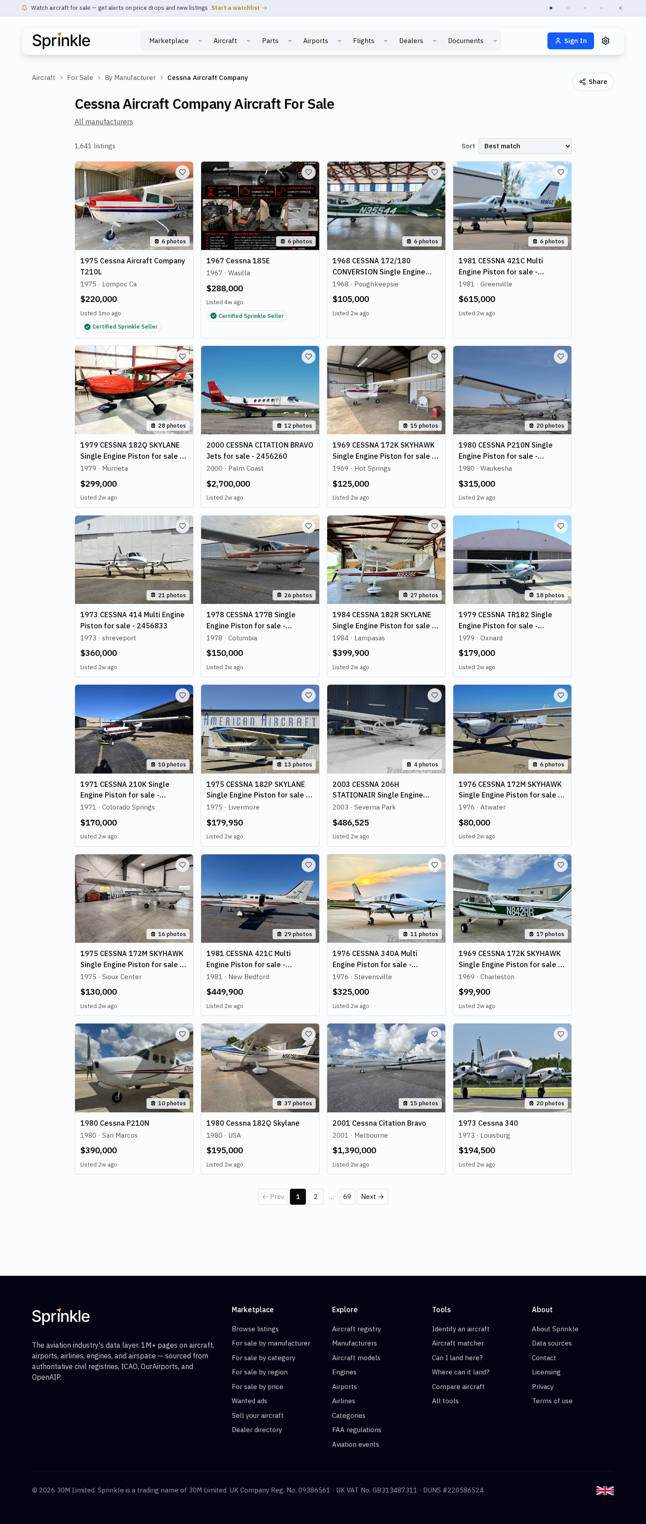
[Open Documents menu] (495, 41)
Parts (270, 40)
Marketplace (169, 40)
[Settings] (606, 41)
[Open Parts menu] (289, 41)
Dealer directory (257, 1429)
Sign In (575, 40)
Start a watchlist (235, 8)
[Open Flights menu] (385, 41)
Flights (363, 40)
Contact (544, 1357)
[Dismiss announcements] (620, 8)
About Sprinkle (555, 1329)
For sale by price (257, 1386)
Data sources (552, 1343)
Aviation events (355, 1444)
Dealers (411, 40)
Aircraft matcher (458, 1343)
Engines (344, 1372)
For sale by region (260, 1372)
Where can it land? (460, 1372)
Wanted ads (249, 1401)
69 (347, 1196)
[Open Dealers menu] (434, 41)
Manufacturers (354, 1343)
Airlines (343, 1401)
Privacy (543, 1386)
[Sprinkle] (61, 40)
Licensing (546, 1372)
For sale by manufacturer (271, 1343)
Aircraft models (356, 1357)
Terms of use (552, 1401)
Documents (466, 40)
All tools (445, 1401)
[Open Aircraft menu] (248, 41)
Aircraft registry (356, 1329)
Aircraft (225, 40)
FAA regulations (356, 1429)
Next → (372, 1196)
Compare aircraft (458, 1386)
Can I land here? (457, 1357)
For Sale (80, 77)
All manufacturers (104, 121)
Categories (348, 1415)
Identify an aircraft (461, 1329)
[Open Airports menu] (339, 41)
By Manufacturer (130, 77)
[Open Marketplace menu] (200, 41)
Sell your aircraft (258, 1415)
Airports (315, 40)
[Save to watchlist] (182, 172)
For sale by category (263, 1357)
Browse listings (255, 1329)
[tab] (551, 8)
